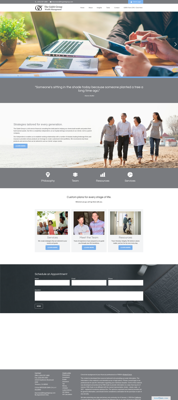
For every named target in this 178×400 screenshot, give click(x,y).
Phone (110, 278)
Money (64, 386)
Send (39, 306)
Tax (63, 384)
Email (73, 278)
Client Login (137, 2)
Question (38, 290)
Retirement (66, 375)
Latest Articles (67, 390)
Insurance (65, 381)
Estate (64, 379)
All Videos (65, 392)
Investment (66, 377)
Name (37, 278)
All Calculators (67, 394)
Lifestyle (65, 388)
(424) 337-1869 (42, 2)
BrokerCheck (127, 374)
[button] (82, 7)
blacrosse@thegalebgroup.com (62, 2)
